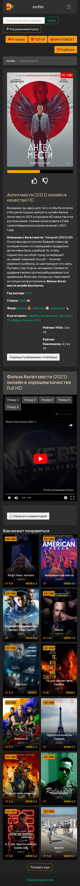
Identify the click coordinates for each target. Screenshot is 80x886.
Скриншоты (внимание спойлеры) (33, 357)
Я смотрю (65, 414)
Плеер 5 (13, 407)
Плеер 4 (64, 400)
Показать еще (40, 867)
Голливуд (14, 320)
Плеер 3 (47, 400)
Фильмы (66, 315)
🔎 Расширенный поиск (22, 29)
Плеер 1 (13, 400)
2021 (28, 293)
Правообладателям (40, 880)
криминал (58, 308)
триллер (39, 308)
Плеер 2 (30, 400)
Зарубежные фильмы (43, 315)
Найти (51, 20)
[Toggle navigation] (68, 7)
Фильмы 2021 (31, 320)
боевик (22, 308)
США (22, 300)
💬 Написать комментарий (28, 516)
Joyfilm (37, 6)
